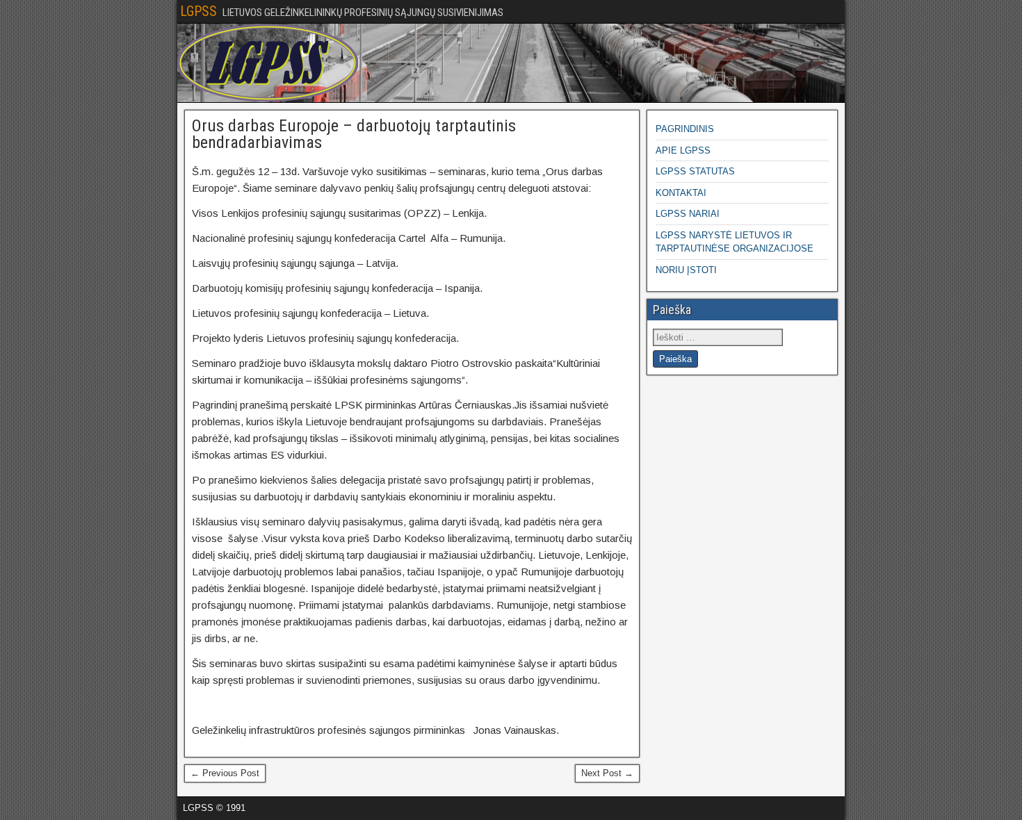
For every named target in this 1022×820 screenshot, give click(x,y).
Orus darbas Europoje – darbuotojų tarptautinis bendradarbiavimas (354, 134)
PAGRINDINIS (685, 129)
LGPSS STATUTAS (695, 171)
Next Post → (607, 773)
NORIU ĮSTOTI (686, 270)
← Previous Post (224, 773)
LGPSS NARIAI (688, 213)
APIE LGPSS (683, 150)
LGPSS (198, 11)
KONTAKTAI (681, 193)
